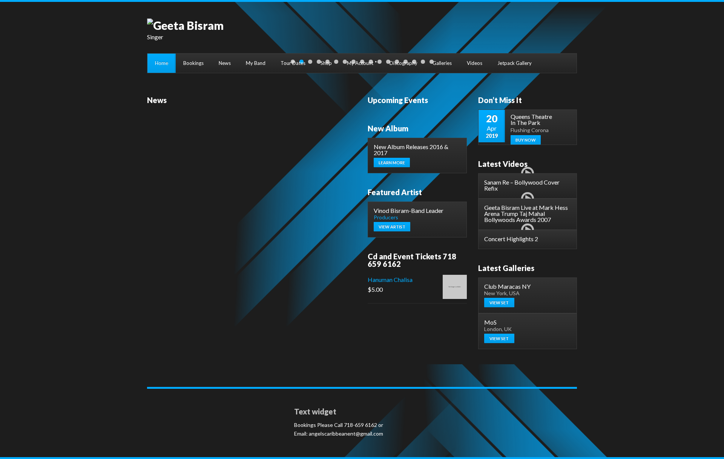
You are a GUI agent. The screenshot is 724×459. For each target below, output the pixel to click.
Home (161, 63)
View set (499, 302)
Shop (326, 63)
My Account (360, 63)
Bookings (193, 63)
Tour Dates (293, 63)
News (225, 63)
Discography (403, 63)
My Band (255, 63)
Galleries (442, 63)
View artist (392, 226)
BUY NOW (525, 139)
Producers (386, 217)
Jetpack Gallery (514, 63)
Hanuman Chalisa (390, 279)
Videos (474, 63)
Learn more (392, 162)
